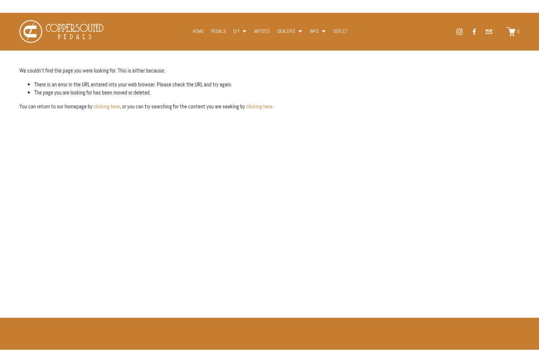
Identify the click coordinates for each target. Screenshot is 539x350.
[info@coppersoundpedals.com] (489, 32)
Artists (262, 31)
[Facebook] (474, 32)
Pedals (218, 31)
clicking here (107, 106)
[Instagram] (459, 32)
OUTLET (340, 31)
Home (198, 31)
